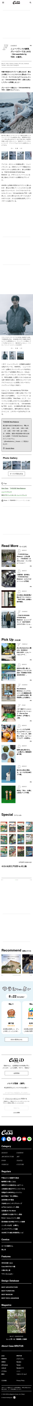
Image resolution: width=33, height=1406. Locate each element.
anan (3, 1356)
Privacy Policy (20, 1380)
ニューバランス (6, 492)
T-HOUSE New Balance (18, 488)
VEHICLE (4, 1164)
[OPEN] (3, 2)
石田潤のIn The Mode (8, 1211)
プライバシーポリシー (12, 1099)
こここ (18, 1371)
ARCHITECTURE (7, 1157)
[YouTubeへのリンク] (24, 1139)
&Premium (4, 1365)
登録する (16, 1108)
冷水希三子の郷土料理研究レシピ (12, 1233)
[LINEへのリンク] (29, 1139)
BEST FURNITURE (8, 1291)
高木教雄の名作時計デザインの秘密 (13, 1222)
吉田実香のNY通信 (7, 1200)
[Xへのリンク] (9, 1139)
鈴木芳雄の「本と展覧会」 (10, 1196)
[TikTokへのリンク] (19, 1139)
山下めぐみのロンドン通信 (10, 1207)
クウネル (4, 1371)
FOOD (3, 1160)
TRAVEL (19, 1160)
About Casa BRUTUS (12, 1345)
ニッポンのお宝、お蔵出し (10, 1225)
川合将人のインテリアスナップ (11, 1203)
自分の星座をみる (16, 1039)
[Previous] (12, 148)
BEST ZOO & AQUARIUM (10, 1298)
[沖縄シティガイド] (11, 964)
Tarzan (18, 1365)
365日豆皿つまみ (7, 1263)
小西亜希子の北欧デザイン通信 (11, 1214)
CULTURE (20, 1164)
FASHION (19, 1153)
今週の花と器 (5, 1270)
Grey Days (4, 488)
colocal (3, 1368)
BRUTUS (19, 1356)
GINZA (3, 1362)
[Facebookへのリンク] (3, 1139)
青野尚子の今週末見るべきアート (12, 1185)
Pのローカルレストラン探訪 (10, 1218)
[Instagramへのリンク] (14, 1139)
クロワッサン (20, 1359)
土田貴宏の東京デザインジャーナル (13, 1189)
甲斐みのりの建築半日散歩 (10, 1178)
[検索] (30, 2)
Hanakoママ (20, 1368)
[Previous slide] (2, 975)
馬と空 (3, 1249)
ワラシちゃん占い (7, 1274)
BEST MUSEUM (6, 1294)
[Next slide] (31, 975)
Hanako (18, 1362)
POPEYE (4, 1359)
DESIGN (4, 1153)
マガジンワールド (21, 1374)
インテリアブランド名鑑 (9, 1229)
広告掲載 (4, 1380)
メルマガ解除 (16, 1112)
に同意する (16, 1099)
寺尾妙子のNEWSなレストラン (11, 1192)
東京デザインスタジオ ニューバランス (14, 495)
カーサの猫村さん (7, 1246)
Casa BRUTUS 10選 (8, 1266)
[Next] (21, 148)
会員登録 (16, 1073)
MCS (2, 1374)
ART (18, 1157)
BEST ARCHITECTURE (9, 1287)
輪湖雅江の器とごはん (8, 1181)
